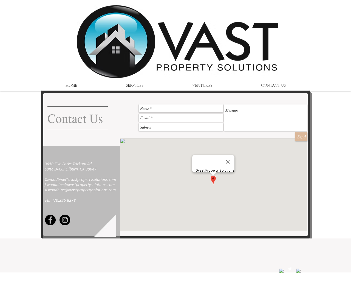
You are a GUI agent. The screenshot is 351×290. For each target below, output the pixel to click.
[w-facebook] (281, 271)
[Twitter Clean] (290, 269)
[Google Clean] (298, 271)
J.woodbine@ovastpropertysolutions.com (80, 184)
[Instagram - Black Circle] (65, 220)
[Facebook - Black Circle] (50, 220)
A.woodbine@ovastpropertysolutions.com (80, 189)
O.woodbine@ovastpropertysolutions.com (80, 179)
